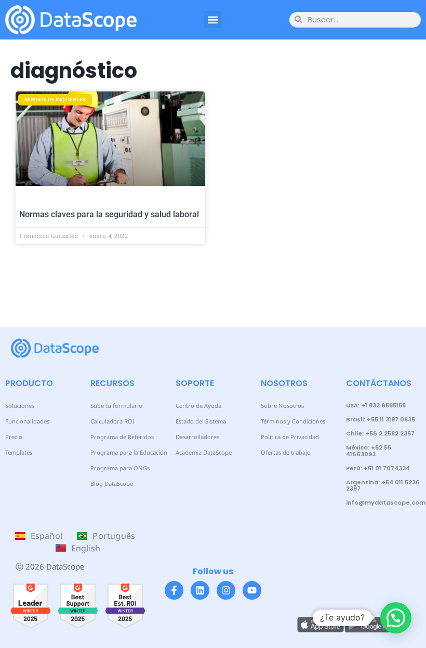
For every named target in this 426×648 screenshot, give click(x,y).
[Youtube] (252, 590)
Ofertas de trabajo (286, 452)
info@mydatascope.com (385, 502)
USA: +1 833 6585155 (376, 405)
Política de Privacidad (290, 437)
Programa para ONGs (120, 468)
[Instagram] (226, 590)
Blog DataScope (111, 483)
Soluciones (19, 405)
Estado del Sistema (201, 421)
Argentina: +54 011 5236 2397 (383, 485)
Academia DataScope (204, 452)
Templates (18, 452)
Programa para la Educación (128, 452)
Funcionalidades (27, 421)
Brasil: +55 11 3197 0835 (380, 419)
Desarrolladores (197, 437)
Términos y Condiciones (293, 421)
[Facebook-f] (174, 590)
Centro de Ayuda (198, 405)
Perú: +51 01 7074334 (378, 468)
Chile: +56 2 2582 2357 (380, 433)
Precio (13, 437)
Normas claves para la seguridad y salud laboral (109, 214)
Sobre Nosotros (282, 405)
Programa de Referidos (122, 437)
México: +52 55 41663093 (368, 450)
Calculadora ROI (112, 421)
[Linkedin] (200, 590)
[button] (212, 19)
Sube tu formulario (116, 405)
